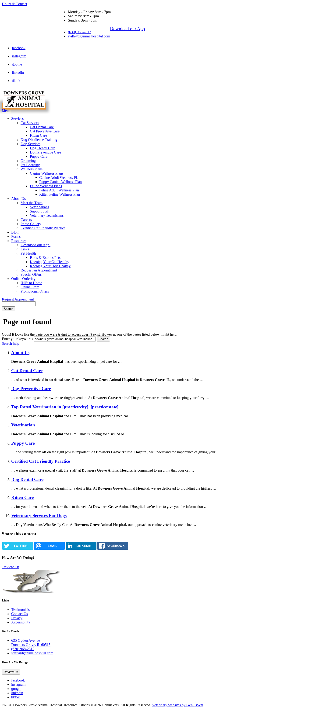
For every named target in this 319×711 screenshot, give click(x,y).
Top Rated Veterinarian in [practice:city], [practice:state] (64, 406)
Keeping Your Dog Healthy (50, 266)
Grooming (28, 161)
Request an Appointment (39, 270)
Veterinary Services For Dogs (39, 515)
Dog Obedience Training (39, 140)
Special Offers (31, 274)
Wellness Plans (32, 169)
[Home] (24, 106)
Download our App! (35, 245)
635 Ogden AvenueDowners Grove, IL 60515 (30, 642)
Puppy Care (38, 156)
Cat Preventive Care (45, 131)
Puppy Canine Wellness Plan (60, 182)
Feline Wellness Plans (46, 186)
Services (17, 119)
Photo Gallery (31, 224)
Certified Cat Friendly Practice (43, 228)
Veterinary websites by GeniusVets (177, 705)
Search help (10, 343)
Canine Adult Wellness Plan (59, 178)
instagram (19, 56)
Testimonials (20, 610)
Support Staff (40, 211)
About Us (18, 199)
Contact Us (19, 614)
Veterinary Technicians (47, 215)
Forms (16, 236)
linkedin (18, 72)
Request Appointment (18, 299)
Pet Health (28, 253)
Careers (26, 220)
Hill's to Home (31, 283)
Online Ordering (23, 279)
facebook (18, 48)
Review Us (11, 672)
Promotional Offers (35, 291)
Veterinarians (39, 207)
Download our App (127, 28)
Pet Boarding (30, 165)
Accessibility (20, 622)
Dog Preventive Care (45, 152)
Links (25, 249)
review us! (11, 567)
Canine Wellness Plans (46, 173)
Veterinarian (23, 424)
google (17, 64)
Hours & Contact (14, 4)
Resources (18, 241)
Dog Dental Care (42, 148)
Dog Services (30, 144)
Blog (14, 232)
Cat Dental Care (42, 127)
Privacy (16, 618)
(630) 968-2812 (79, 32)
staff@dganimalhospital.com (89, 36)
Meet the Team (32, 203)
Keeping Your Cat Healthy (49, 262)
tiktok (16, 81)
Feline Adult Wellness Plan (59, 190)
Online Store (30, 287)
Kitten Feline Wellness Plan (59, 194)
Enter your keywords (17, 339)
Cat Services (30, 123)
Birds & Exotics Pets (45, 258)
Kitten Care (38, 135)
